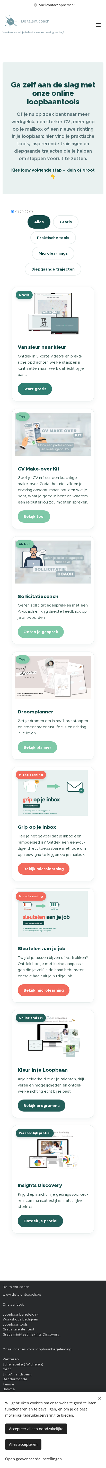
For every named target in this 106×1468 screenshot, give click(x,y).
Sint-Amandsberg (17, 1374)
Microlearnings (53, 253)
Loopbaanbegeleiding (21, 1314)
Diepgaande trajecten (53, 269)
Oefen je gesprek (40, 631)
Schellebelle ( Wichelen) (23, 1364)
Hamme (9, 1389)
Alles (39, 221)
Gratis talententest (18, 1329)
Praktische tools (53, 237)
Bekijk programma (41, 1105)
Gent (7, 1369)
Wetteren (11, 1359)
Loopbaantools (15, 1324)
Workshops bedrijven (20, 1319)
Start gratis (34, 388)
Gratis (66, 221)
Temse (8, 1384)
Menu (98, 25)
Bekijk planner (37, 747)
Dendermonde (15, 1379)
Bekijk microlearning (43, 868)
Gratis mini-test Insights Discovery (31, 1334)
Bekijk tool (34, 516)
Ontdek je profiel (40, 1220)
